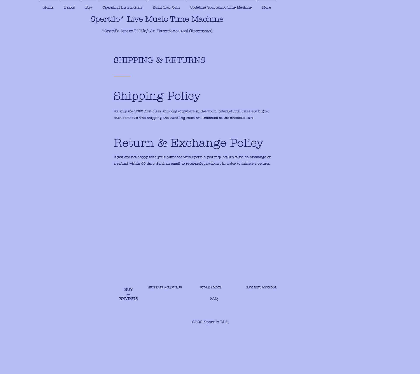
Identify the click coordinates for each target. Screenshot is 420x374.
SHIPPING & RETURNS (165, 287)
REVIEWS (128, 298)
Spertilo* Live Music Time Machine (157, 19)
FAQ (183, 298)
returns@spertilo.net (203, 164)
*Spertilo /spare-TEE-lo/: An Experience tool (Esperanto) (157, 31)
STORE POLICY (214, 287)
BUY (128, 289)
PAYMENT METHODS (261, 287)
